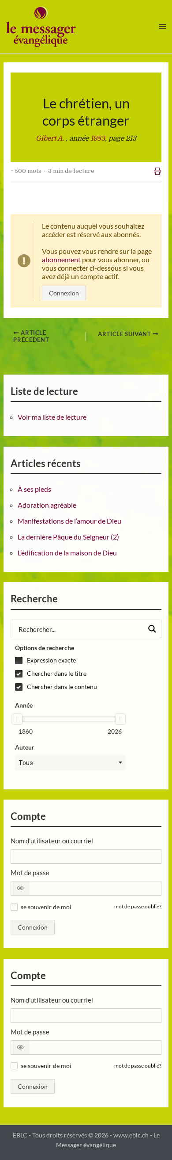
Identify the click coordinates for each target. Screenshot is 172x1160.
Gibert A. (51, 138)
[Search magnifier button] (152, 629)
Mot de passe (30, 873)
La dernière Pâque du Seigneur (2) (68, 536)
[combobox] (70, 762)
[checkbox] (70, 660)
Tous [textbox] (26, 762)
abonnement (61, 259)
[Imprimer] (157, 171)
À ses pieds (34, 489)
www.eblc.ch (131, 1135)
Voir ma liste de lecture (52, 417)
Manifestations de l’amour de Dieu (69, 521)
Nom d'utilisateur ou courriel (52, 841)
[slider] (17, 719)
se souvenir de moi (46, 907)
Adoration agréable (47, 505)
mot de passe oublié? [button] (137, 906)
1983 (97, 138)
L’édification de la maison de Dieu (67, 552)
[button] (20, 888)
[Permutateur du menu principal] (162, 26)
